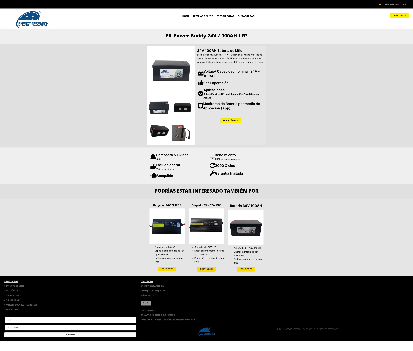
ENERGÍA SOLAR (225, 16)
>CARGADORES (11, 295)
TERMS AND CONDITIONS (391, 4)
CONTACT (404, 4)
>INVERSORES (11, 310)
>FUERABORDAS (12, 300)
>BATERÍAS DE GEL (13, 291)
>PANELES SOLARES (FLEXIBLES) (20, 305)
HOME (185, 16)
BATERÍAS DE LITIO (202, 16)
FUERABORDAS (246, 16)
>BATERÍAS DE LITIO (14, 286)
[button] (399, 15)
